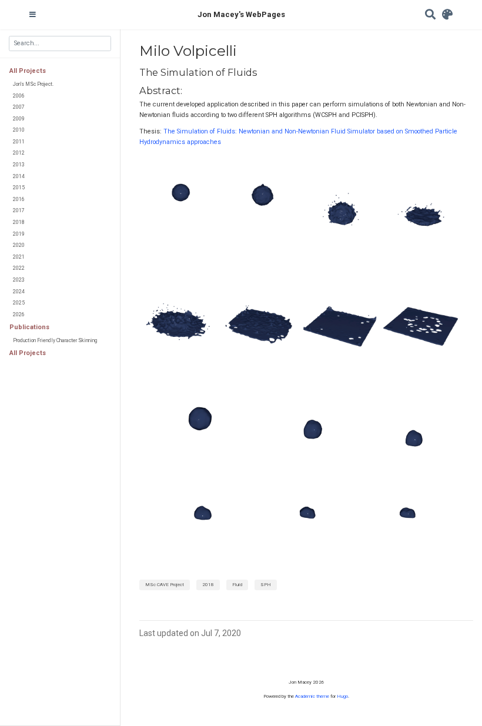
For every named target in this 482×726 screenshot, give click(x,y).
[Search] (430, 15)
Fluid (237, 584)
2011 (19, 142)
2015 (19, 187)
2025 (19, 303)
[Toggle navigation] (32, 14)
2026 (19, 314)
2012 (19, 153)
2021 (19, 257)
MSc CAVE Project (164, 584)
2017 (19, 210)
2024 (19, 292)
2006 (19, 96)
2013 (19, 165)
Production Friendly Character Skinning (55, 340)
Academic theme (312, 696)
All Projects (27, 71)
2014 (19, 176)
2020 (19, 245)
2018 (19, 222)
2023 (19, 280)
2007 (19, 107)
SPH (265, 584)
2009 (19, 119)
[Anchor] (261, 71)
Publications (29, 327)
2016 (19, 199)
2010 (19, 130)
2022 (19, 268)
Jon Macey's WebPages (241, 14)
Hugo (342, 696)
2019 (19, 234)
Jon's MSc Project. (33, 84)
